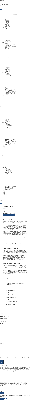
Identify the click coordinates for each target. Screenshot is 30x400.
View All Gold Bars (7, 26)
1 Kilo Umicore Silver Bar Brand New (10, 47)
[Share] (4, 398)
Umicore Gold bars (11, 261)
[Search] (1, 9)
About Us (3, 59)
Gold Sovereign (7, 28)
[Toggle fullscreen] (3, 398)
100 (7, 278)
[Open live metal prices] (0, 108)
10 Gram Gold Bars (7, 22)
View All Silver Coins (8, 41)
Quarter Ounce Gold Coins (8, 30)
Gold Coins (4, 27)
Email (1, 391)
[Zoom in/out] (1, 398)
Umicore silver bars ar (9, 225)
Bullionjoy (21, 222)
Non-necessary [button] (2, 380)
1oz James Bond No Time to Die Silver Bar (11, 44)
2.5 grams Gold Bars (7, 24)
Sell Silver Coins (5, 194)
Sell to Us (3, 95)
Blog (0, 331)
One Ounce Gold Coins (8, 76)
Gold (2, 155)
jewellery (8, 266)
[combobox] (3, 8)
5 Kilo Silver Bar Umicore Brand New (10, 48)
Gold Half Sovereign (7, 29)
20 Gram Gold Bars (7, 21)
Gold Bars (4, 156)
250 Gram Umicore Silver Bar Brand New (10, 46)
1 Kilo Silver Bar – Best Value (9, 45)
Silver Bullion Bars (7, 43)
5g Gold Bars (6, 23)
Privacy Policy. (4, 396)
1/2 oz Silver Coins (7, 38)
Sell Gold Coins (5, 147)
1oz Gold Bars (7, 20)
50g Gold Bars (7, 19)
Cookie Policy (2, 338)
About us (1, 336)
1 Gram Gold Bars (7, 25)
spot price (21, 229)
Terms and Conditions (3, 341)
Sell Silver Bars (5, 195)
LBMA (23, 233)
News (2, 58)
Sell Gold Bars (5, 148)
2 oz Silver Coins (7, 39)
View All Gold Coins (7, 128)
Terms (1, 396)
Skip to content (2, 0)
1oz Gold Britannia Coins (8, 77)
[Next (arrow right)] (3, 399)
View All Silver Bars (7, 49)
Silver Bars (4, 42)
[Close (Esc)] (6, 398)
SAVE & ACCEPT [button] (2, 385)
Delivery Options (2, 326)
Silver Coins (5, 175)
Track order (1, 328)
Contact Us (1, 333)
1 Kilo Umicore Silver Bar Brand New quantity (9, 213)
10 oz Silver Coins (7, 40)
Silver (2, 174)
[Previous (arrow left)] (1, 399)
